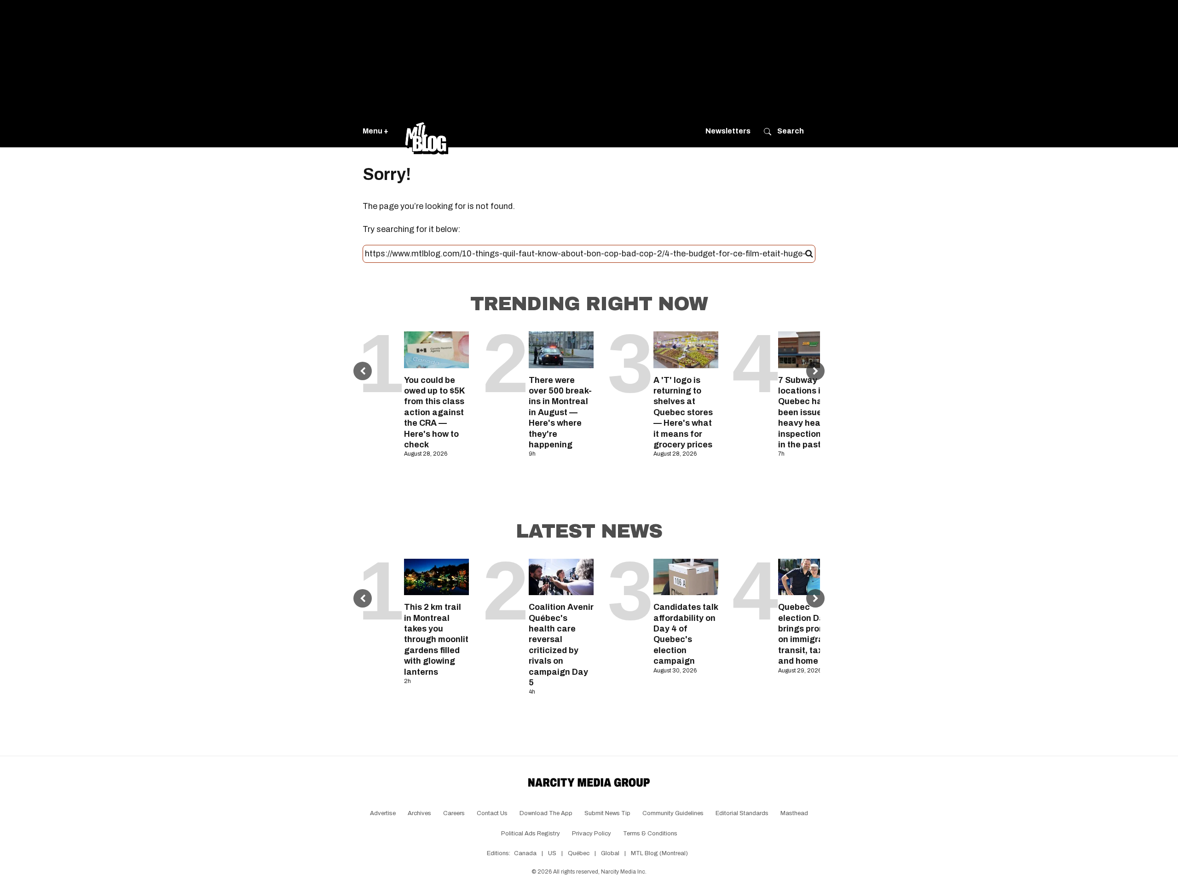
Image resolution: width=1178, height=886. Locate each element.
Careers (454, 813)
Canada (525, 853)
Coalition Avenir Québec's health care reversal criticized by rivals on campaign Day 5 (561, 644)
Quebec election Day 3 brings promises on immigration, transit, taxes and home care (810, 634)
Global (610, 853)
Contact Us (492, 813)
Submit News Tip (607, 813)
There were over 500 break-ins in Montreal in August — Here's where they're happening (560, 412)
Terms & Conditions (650, 833)
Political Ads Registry (530, 833)
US (552, 853)
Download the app (546, 813)
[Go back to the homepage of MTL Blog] (426, 131)
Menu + (375, 131)
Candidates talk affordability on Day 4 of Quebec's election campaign (685, 634)
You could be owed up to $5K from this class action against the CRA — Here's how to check (434, 412)
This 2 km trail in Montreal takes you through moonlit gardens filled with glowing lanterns (436, 639)
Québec (578, 853)
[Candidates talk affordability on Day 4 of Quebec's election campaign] (685, 577)
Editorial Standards (742, 813)
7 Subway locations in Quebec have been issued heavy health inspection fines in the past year (810, 412)
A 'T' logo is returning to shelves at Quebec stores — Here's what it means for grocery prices (683, 412)
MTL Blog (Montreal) (659, 853)
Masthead (794, 813)
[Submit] (809, 254)
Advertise (383, 813)
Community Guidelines (673, 813)
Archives (419, 813)
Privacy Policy (591, 833)
